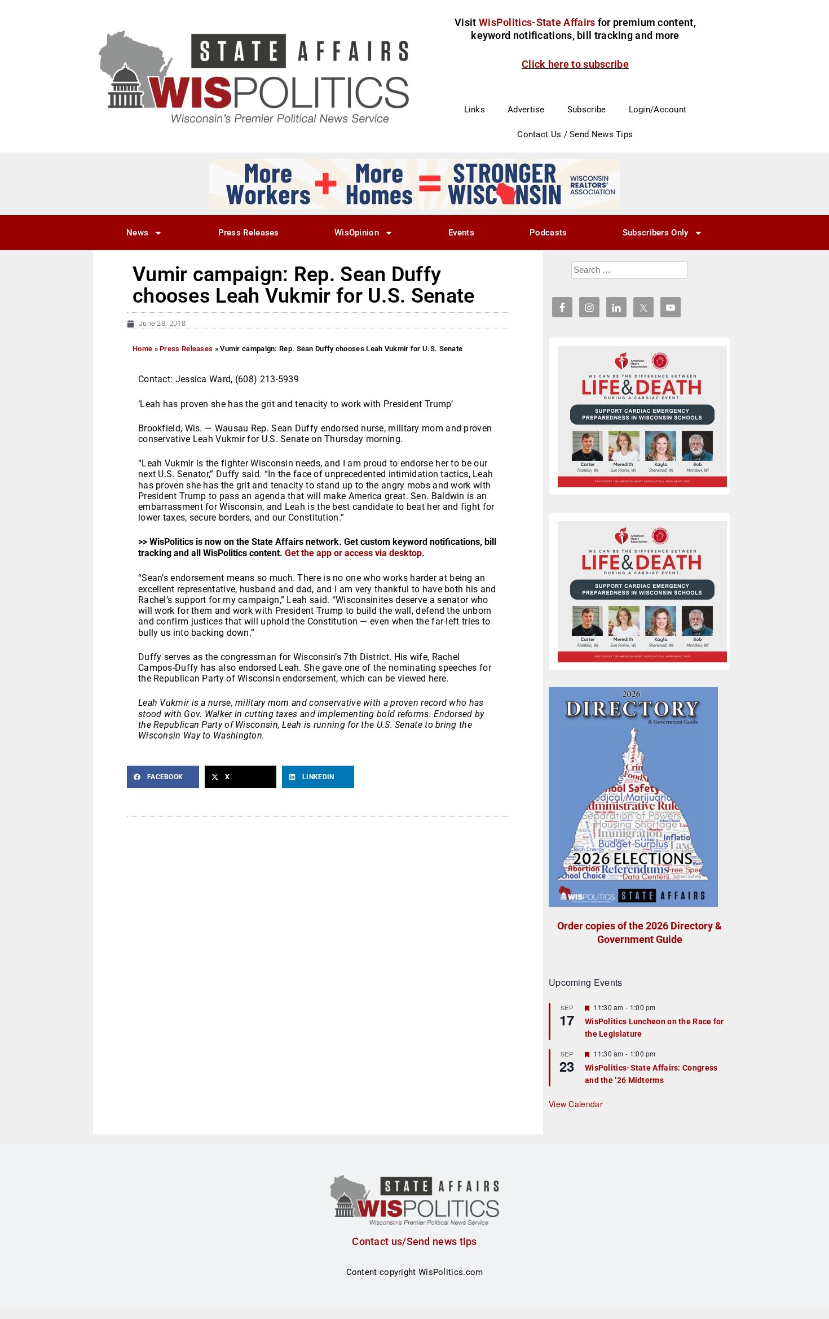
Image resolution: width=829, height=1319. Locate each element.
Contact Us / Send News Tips (575, 134)
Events (461, 233)
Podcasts (548, 233)
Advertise (526, 109)
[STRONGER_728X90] (414, 183)
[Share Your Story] (642, 416)
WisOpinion (356, 233)
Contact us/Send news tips (414, 1241)
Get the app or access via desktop (353, 553)
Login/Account (658, 109)
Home (142, 348)
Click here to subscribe (575, 64)
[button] (163, 777)
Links (475, 109)
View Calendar (576, 1104)
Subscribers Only (656, 233)
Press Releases (248, 233)
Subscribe (586, 109)
